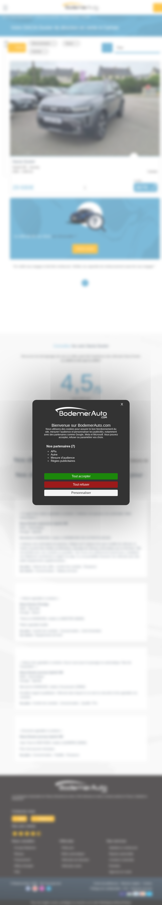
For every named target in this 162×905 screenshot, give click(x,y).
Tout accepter (81, 476)
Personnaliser (81, 492)
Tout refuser (81, 484)
